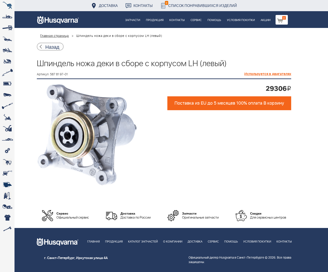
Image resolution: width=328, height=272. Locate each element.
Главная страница (54, 36)
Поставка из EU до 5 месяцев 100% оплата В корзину (229, 103)
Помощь (214, 20)
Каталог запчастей (143, 242)
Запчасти (132, 20)
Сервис (196, 20)
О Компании (172, 242)
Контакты (143, 5)
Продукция (155, 20)
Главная (93, 242)
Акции (265, 20)
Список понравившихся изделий (201, 4)
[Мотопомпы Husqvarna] (7, 184)
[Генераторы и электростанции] (7, 162)
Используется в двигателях (267, 74)
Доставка (108, 5)
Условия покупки (241, 20)
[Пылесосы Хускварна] (7, 195)
